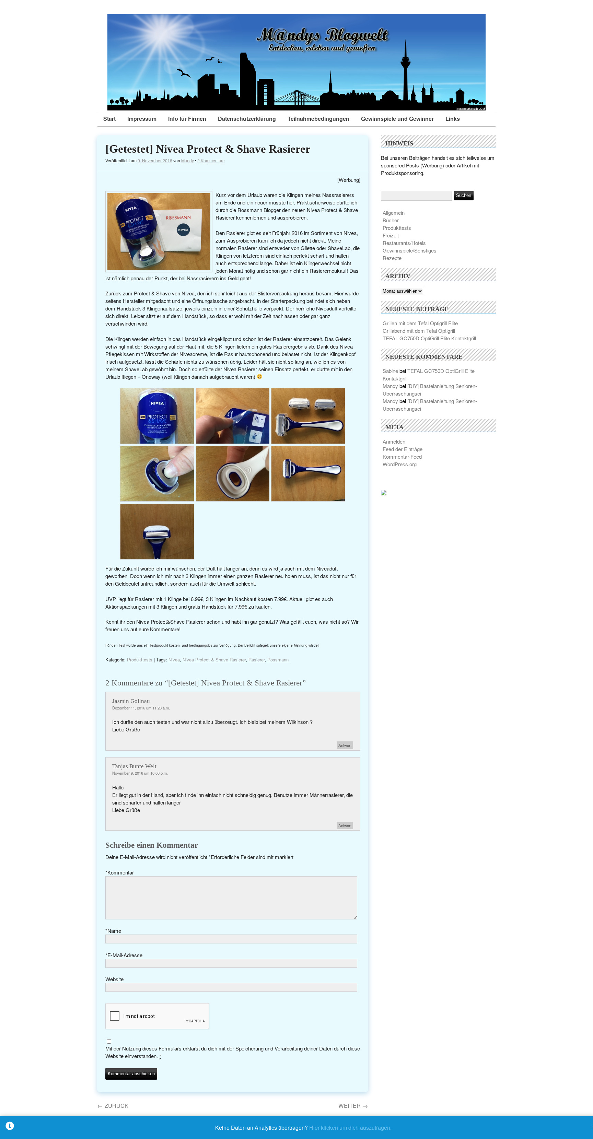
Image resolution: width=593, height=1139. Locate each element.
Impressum (141, 118)
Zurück (112, 1105)
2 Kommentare (211, 160)
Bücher (391, 220)
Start (109, 118)
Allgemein (394, 212)
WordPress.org (400, 464)
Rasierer (256, 659)
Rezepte (392, 257)
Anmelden (394, 441)
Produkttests (139, 659)
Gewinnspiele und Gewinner (397, 118)
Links (452, 118)
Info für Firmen (187, 118)
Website (114, 979)
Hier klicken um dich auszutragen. (350, 1127)
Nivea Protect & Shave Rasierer (214, 659)
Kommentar (119, 872)
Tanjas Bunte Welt (134, 766)
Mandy (187, 160)
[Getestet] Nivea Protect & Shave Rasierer (208, 149)
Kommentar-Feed (402, 456)
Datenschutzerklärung (247, 118)
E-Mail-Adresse (123, 955)
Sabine (390, 370)
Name (113, 930)
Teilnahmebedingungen (318, 118)
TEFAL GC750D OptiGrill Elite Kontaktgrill (429, 338)
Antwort (344, 745)
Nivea (174, 659)
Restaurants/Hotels (404, 242)
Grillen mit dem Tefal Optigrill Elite (420, 323)
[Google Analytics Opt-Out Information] (9, 1128)
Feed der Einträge (402, 449)
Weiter (353, 1105)
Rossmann (278, 659)
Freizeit (391, 235)
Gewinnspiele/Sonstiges (410, 250)
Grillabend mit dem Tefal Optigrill (419, 330)
